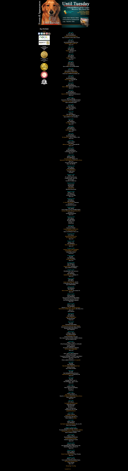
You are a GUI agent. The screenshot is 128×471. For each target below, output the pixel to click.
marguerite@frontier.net (71, 410)
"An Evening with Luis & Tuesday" (71, 403)
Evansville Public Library (71, 169)
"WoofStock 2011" (71, 188)
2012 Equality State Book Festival (71, 461)
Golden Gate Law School (67, 101)
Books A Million (65, 86)
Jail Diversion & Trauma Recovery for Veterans (71, 325)
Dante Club (67, 394)
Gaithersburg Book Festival (67, 374)
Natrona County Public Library (67, 454)
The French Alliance (68, 158)
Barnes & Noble (68, 79)
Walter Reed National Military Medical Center (71, 366)
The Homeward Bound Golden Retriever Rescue (73, 396)
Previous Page (68, 466)
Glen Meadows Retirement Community (67, 424)
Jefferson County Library (67, 144)
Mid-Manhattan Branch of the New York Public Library (71, 237)
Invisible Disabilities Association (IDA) (71, 229)
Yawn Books (68, 122)
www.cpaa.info (77, 360)
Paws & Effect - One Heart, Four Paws (73, 307)
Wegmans (68, 50)
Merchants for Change (71, 335)
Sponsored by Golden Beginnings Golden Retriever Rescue (71, 160)
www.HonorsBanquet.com (71, 230)
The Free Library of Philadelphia (71, 349)
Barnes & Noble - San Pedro (67, 290)
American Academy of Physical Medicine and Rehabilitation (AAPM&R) (71, 250)
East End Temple (69, 259)
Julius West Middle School (71, 317)
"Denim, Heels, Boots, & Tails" (71, 415)
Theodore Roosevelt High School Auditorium (67, 308)
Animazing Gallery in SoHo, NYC (71, 43)
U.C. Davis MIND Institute (68, 202)
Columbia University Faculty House (71, 36)
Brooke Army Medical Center (69, 282)
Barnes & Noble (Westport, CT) (71, 244)
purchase (75, 418)
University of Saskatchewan (67, 431)
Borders (67, 108)
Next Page (74, 466)
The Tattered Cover (65, 137)
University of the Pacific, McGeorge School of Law (71, 211)
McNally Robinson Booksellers (71, 438)
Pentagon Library (67, 266)
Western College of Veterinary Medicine (75, 430)
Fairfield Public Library (68, 275)
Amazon (44, 31)
